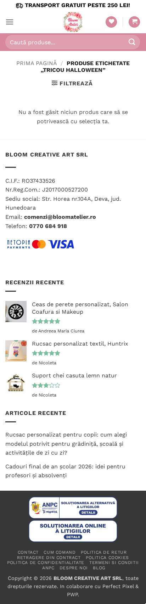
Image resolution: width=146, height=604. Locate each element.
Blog (99, 567)
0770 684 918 (48, 226)
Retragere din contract (48, 557)
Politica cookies (107, 557)
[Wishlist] (111, 22)
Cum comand (59, 552)
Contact (28, 552)
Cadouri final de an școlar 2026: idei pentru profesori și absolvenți (65, 471)
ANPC (48, 567)
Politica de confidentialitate (45, 562)
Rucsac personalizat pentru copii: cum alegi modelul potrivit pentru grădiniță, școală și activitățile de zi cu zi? (66, 443)
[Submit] (132, 42)
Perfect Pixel (118, 586)
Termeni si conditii (114, 562)
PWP (72, 594)
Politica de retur (104, 552)
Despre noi (74, 567)
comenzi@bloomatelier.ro (60, 216)
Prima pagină (36, 63)
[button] (9, 21)
